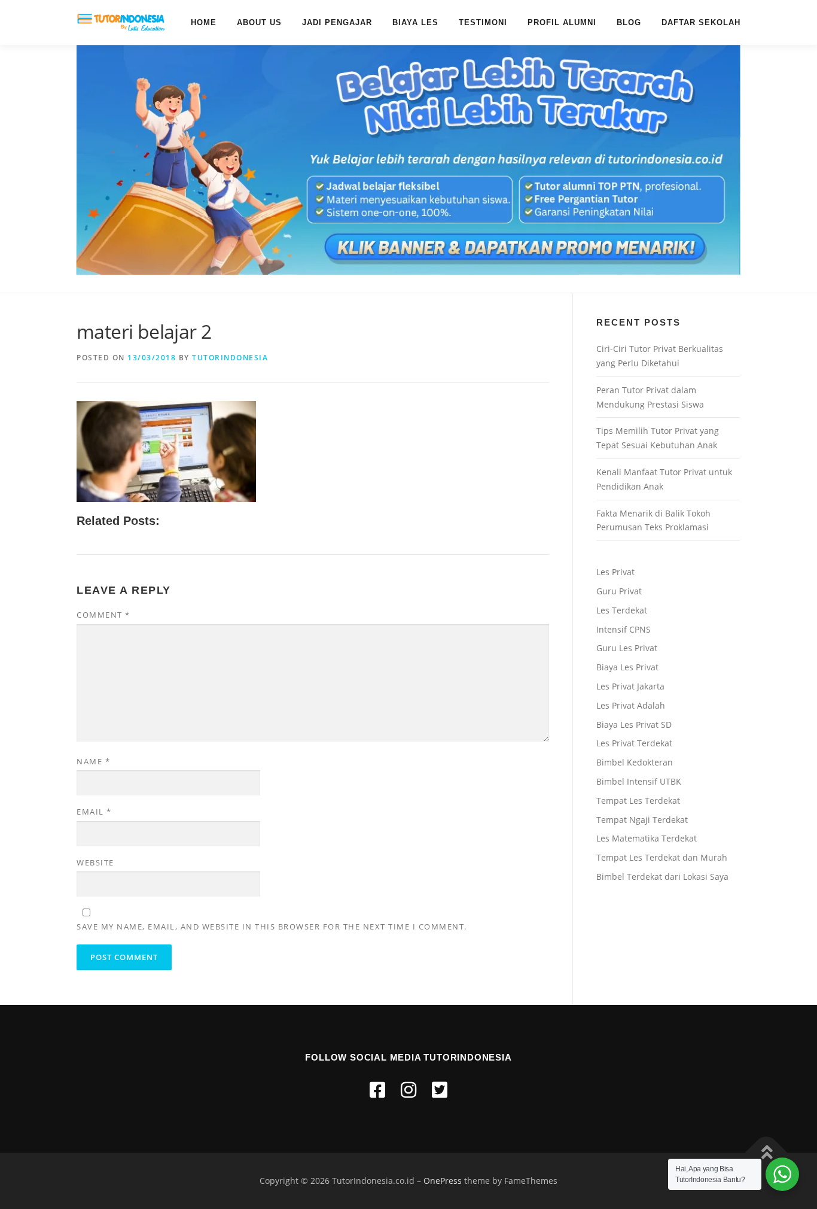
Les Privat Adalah (630, 705)
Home (204, 22)
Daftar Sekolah (700, 22)
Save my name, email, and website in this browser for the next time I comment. (272, 926)
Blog (629, 22)
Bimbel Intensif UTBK (638, 781)
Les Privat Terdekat (634, 743)
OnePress (442, 1180)
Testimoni (483, 22)
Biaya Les (415, 22)
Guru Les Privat (626, 648)
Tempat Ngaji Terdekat (642, 819)
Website (95, 862)
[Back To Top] (766, 1153)
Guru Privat (619, 591)
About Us (259, 22)
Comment (103, 614)
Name (93, 761)
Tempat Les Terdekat (638, 800)
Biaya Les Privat (627, 667)
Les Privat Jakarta (630, 686)
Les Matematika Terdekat (646, 838)
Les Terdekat (621, 610)
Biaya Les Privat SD (634, 724)
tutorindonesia (230, 358)
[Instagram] (408, 1089)
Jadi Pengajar (337, 22)
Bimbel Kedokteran (634, 762)
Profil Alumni (562, 22)
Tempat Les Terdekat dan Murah (661, 857)
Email (94, 811)
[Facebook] (377, 1089)
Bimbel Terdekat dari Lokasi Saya (662, 876)
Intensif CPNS (623, 629)
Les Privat (615, 572)
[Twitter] (439, 1089)
